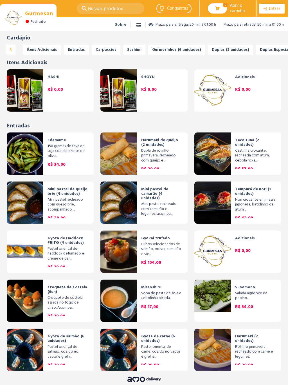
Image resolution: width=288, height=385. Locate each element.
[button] (174, 8)
